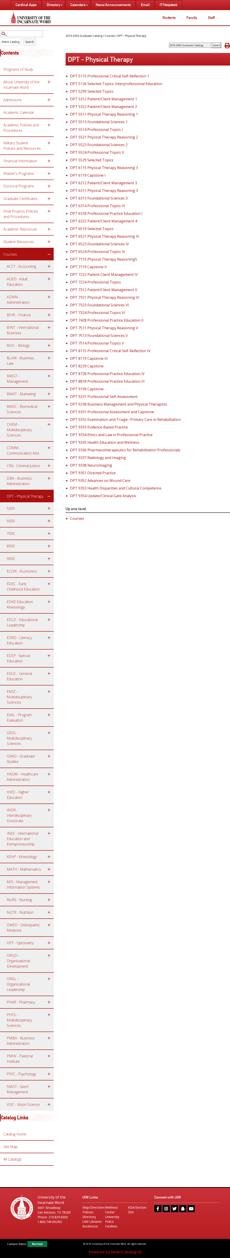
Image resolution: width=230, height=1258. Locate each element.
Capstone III (89, 358)
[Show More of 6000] (49, 521)
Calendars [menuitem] (78, 5)
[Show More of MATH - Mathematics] (49, 869)
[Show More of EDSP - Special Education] (49, 656)
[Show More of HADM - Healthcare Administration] (49, 774)
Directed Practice (93, 472)
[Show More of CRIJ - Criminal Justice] (49, 466)
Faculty (191, 17)
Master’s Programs (18, 173)
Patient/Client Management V (103, 289)
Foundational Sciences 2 (99, 144)
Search (29, 42)
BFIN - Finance (19, 314)
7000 (11, 533)
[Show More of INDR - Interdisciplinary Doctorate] (49, 810)
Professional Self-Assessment (103, 396)
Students (169, 17)
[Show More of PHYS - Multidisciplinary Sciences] (49, 1015)
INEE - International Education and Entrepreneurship (22, 839)
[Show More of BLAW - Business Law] (49, 358)
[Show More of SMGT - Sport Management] (49, 1086)
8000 (11, 546)
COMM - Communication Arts (23, 450)
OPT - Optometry (20, 942)
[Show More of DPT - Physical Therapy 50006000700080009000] (49, 496)
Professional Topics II (97, 152)
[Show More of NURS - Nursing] (49, 900)
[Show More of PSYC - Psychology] (49, 1074)
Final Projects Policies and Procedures (20, 214)
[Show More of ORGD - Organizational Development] (49, 955)
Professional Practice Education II (107, 320)
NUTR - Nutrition (20, 912)
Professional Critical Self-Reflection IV (110, 350)
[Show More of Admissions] (49, 100)
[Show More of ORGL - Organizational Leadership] (49, 979)
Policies (87, 1212)
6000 (11, 520)
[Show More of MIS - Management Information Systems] (49, 882)
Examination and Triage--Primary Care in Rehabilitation (125, 419)
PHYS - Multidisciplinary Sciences (19, 1020)
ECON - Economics (22, 571)
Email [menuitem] (145, 5)
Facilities (111, 1226)
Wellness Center (111, 1209)
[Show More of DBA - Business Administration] (49, 478)
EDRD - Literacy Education (19, 640)
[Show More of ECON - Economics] (49, 571)
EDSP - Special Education (18, 658)
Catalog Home (14, 1134)
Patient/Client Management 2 (103, 106)
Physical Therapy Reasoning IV (104, 236)
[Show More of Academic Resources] (49, 229)
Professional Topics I (96, 129)
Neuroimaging (91, 465)
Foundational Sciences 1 (99, 121)
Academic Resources (20, 229)
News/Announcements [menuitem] (113, 5)
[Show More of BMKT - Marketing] (49, 394)
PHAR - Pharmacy (21, 1002)
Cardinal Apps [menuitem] (26, 5)
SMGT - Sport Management (18, 1089)
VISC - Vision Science (23, 1104)
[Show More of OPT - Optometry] (49, 943)
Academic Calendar (18, 112)
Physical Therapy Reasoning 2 (104, 137)
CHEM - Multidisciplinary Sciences (19, 430)
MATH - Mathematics (24, 869)
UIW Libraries (92, 1221)
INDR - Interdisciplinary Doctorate (19, 815)
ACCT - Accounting (21, 266)
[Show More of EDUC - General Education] (49, 673)
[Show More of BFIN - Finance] (49, 315)
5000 (11, 508)
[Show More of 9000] (49, 559)
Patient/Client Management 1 (103, 99)
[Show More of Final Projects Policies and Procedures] (49, 211)
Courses (10, 254)
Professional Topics (95, 282)
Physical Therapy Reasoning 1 (104, 114)
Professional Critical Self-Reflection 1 (109, 76)
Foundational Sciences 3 (99, 198)
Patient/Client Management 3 (103, 182)
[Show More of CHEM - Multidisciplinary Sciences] (49, 424)
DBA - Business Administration (19, 481)
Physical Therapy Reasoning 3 (104, 167)
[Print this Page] (227, 45)
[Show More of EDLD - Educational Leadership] (49, 620)
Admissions (12, 99)
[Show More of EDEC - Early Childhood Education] (49, 584)
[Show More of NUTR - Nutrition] (49, 912)
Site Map (10, 1146)
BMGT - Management (17, 378)
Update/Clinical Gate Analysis (103, 495)
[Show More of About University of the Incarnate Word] (49, 82)
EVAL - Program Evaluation (19, 717)
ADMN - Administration (18, 299)
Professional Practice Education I (106, 213)
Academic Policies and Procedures (21, 128)
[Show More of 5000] (49, 508)
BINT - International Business (23, 330)
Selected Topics (91, 91)
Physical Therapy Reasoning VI (104, 297)
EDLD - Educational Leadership (22, 622)
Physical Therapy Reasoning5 (103, 259)
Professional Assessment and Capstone (112, 411)
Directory (89, 1217)
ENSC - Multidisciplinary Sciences (19, 697)
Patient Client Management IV (104, 274)
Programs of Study (18, 69)
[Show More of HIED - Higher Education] (49, 792)
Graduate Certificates (20, 198)
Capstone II (88, 266)
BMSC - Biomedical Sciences (22, 409)
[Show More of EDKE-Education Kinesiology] (49, 602)
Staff (211, 17)
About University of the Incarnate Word (21, 84)
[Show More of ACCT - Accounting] (49, 266)
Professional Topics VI (97, 312)
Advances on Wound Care (100, 480)
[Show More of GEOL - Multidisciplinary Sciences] (49, 733)
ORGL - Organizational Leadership (18, 984)
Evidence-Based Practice (99, 427)
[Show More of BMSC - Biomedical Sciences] (49, 406)
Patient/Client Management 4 (103, 221)
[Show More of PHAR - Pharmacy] (49, 1002)
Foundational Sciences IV (99, 244)
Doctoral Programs (18, 186)
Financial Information (20, 160)
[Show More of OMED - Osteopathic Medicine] (49, 925)
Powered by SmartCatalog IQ (115, 1251)
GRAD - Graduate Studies (21, 759)
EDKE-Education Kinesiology (20, 604)
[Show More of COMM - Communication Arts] (49, 448)
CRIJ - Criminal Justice (23, 465)
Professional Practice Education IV (107, 373)
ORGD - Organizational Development (18, 961)
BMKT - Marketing (21, 393)
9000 (11, 558)
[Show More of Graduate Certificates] (49, 199)
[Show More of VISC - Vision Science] (49, 1104)
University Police (112, 1219)
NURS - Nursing (19, 899)
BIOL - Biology (18, 345)
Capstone (87, 366)
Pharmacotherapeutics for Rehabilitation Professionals (125, 450)
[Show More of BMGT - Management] (49, 376)
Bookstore (90, 1226)
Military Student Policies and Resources (22, 146)
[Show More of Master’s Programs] (49, 173)
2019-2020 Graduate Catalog (84, 36)
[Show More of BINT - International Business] (49, 327)
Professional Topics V (97, 343)
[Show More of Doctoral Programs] (49, 186)
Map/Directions (92, 1207)
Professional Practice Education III (107, 381)
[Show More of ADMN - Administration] (49, 297)
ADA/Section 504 (137, 1209)
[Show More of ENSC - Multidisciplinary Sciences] (49, 691)
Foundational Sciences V (99, 335)
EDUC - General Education (19, 676)
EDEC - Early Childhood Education (23, 586)
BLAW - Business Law (20, 361)
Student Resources (18, 241)
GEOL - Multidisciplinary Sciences (19, 738)
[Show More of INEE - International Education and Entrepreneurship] (49, 833)
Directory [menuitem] (53, 5)
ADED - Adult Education (17, 282)
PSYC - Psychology (21, 1073)
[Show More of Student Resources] (49, 242)
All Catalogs (12, 1159)
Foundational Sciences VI (99, 305)
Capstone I (88, 175)
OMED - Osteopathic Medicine (23, 927)
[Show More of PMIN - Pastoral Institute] (49, 1056)
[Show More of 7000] (49, 533)
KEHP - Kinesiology (22, 856)
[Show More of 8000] (49, 546)
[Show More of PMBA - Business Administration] (49, 1038)
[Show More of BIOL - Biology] (49, 345)
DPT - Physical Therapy (25, 496)
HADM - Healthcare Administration (22, 777)
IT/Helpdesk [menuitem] (168, 5)
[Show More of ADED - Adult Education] (49, 279)
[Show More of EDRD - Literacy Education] (49, 638)
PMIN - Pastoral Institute (20, 1059)
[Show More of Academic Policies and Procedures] (49, 125)
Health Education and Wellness (104, 442)
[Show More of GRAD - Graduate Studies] (49, 756)
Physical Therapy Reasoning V (104, 327)
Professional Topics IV (97, 251)
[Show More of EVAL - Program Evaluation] (49, 715)
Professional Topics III (97, 205)
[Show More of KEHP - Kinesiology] (49, 857)
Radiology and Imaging (98, 457)
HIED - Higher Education (18, 795)
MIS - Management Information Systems (23, 884)
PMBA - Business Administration (21, 1041)
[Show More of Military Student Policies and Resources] (49, 143)
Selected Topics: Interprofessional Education (116, 83)
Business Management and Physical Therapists (118, 404)
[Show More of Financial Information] (49, 161)
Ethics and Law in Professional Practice (111, 434)
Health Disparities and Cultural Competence (115, 488)
